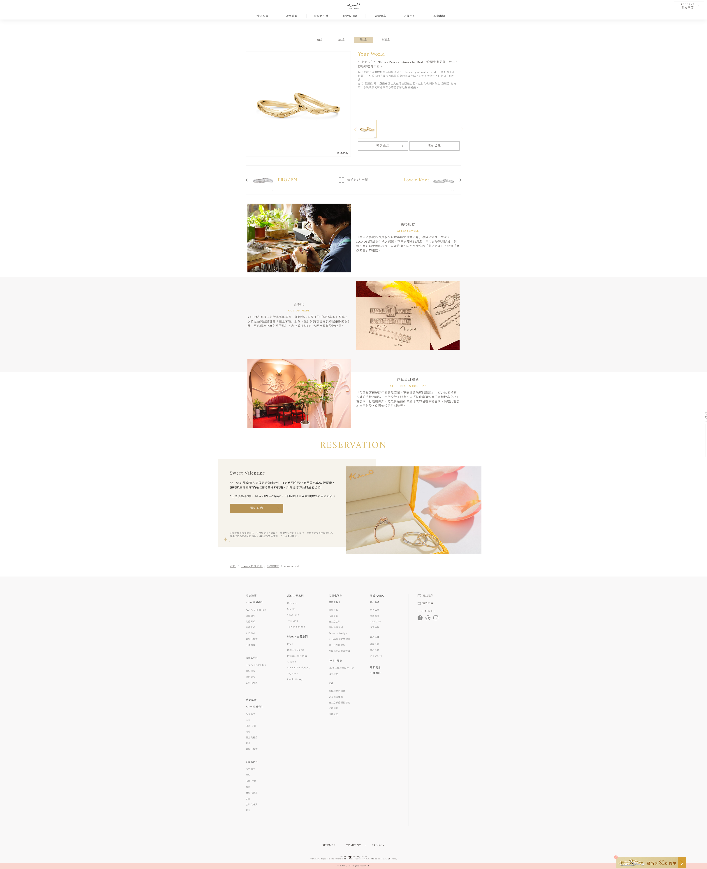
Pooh (290, 643)
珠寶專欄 (439, 16)
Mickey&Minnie (295, 649)
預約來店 (383, 146)
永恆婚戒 (250, 633)
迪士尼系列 (376, 656)
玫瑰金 (386, 40)
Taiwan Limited (296, 626)
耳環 (248, 731)
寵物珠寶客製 (336, 627)
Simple (291, 608)
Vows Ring (293, 614)
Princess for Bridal (297, 655)
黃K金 (363, 40)
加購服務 (333, 673)
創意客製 (333, 609)
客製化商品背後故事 (339, 650)
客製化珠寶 (252, 639)
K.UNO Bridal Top (256, 609)
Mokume (292, 602)
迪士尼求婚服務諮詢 (339, 702)
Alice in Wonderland (298, 667)
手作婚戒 (250, 644)
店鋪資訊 (410, 16)
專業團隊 (374, 615)
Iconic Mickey (295, 679)
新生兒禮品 (252, 737)
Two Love (292, 620)
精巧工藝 (374, 609)
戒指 (248, 719)
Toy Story (292, 673)
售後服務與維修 (337, 690)
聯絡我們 (333, 714)
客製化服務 (321, 16)
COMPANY (353, 845)
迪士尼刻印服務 (337, 644)
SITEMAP (329, 845)
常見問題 (333, 708)
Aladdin (291, 661)
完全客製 (333, 615)
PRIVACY (378, 845)
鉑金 (320, 40)
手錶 (248, 798)
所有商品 (250, 713)
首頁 (233, 566)
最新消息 (380, 16)
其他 (248, 743)
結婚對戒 (273, 566)
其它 (248, 810)
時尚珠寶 (292, 16)
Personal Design (338, 633)
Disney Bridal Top (256, 664)
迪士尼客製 (335, 621)
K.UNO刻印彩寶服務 (339, 639)
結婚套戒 (250, 627)
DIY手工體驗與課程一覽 (341, 667)
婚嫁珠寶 (262, 16)
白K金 (341, 40)
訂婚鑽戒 (250, 615)
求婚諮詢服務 (336, 696)
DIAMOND (375, 621)
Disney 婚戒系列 (252, 566)
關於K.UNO (350, 16)
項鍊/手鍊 (251, 725)
